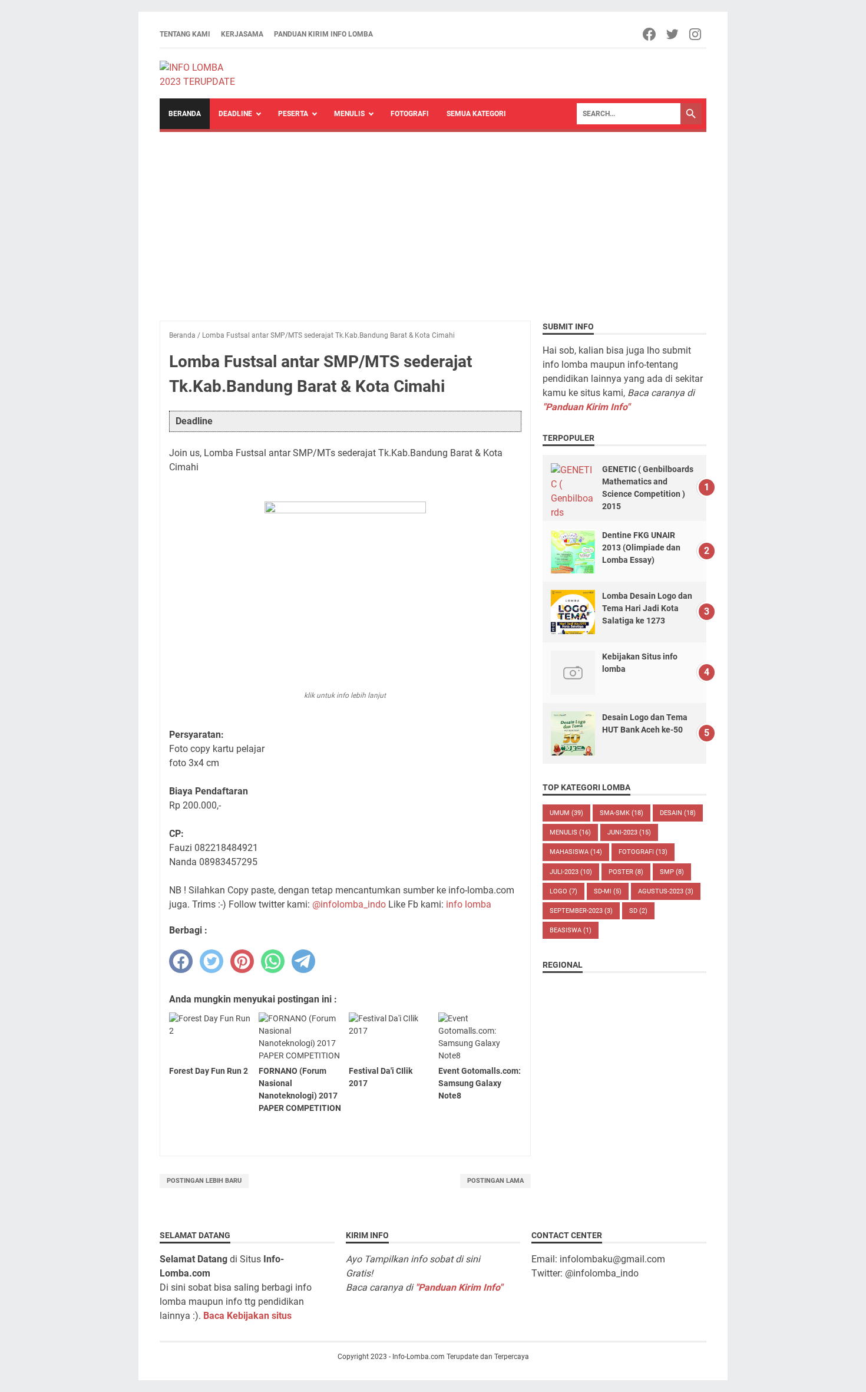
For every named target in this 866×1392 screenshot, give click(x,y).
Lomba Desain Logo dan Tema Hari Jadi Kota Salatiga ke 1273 (647, 608)
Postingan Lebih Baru (204, 1181)
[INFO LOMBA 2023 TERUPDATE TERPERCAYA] (203, 74)
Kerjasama (242, 34)
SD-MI (608, 891)
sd (638, 911)
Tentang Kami (185, 34)
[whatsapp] (273, 961)
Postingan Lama (495, 1181)
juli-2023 (571, 872)
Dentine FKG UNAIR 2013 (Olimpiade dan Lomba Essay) (641, 547)
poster (626, 872)
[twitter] (211, 961)
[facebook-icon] (650, 34)
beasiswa (570, 930)
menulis (570, 832)
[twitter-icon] (673, 34)
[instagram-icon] (696, 34)
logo (563, 891)
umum (566, 813)
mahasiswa (576, 852)
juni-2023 (629, 832)
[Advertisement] (433, 220)
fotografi (643, 852)
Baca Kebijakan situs (247, 1315)
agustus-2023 (665, 891)
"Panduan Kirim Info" (586, 407)
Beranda (184, 114)
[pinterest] (242, 961)
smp (672, 872)
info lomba (468, 904)
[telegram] (303, 961)
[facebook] (181, 961)
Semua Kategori (476, 114)
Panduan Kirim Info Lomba (323, 34)
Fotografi (410, 114)
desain (678, 813)
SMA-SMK (621, 813)
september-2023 (581, 911)
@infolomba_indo (349, 904)
